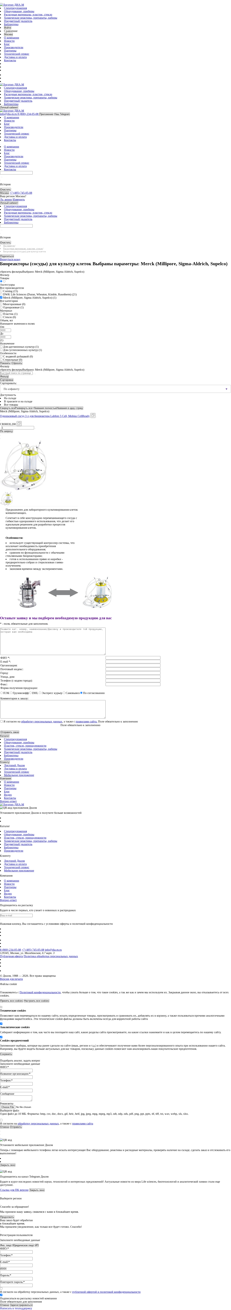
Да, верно (6, 199)
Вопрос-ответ (8, 801)
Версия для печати (11, 979)
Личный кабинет (9, 107)
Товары (4, 278)
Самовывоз (73, 693)
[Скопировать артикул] (19, 423)
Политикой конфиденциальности (40, 992)
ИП (36, 1245)
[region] (115, 673)
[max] (6, 74)
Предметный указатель (18, 21)
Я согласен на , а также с (50, 721)
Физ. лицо (5, 1245)
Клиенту (4, 762)
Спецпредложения (15, 8)
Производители (13, 47)
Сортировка (6, 380)
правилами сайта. (86, 721)
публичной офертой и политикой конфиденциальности (106, 1291)
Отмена (4, 1305)
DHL (35, 693)
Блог (7, 44)
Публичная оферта (11, 956)
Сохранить (6, 1054)
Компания (5, 778)
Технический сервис (16, 53)
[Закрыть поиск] (0, 180)
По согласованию (94, 693)
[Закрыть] (0, 614)
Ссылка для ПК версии (14, 1189)
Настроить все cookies (36, 1000)
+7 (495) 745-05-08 (33, 949)
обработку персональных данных (41, 721)
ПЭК (6, 693)
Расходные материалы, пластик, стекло (28, 14)
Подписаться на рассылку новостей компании (28, 1298)
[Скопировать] (92, 415)
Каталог (4, 736)
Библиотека (11, 24)
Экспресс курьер (52, 693)
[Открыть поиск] (1, 2)
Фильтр (4, 376)
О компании (11, 37)
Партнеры (10, 50)
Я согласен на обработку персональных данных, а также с (70, 1291)
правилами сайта (82, 1123)
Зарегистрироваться (21, 1305)
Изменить (19, 199)
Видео (8, 794)
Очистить (5, 189)
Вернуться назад (10, 259)
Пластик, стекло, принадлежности (25, 745)
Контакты (10, 60)
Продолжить (7, 1217)
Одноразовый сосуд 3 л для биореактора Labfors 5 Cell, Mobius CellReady (45, 416)
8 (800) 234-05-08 (10, 949)
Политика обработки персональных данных (51, 956)
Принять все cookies (11, 1000)
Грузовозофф (21, 693)
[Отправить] (0, 919)
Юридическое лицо (23, 1245)
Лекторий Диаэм (14, 765)
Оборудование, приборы (19, 11)
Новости (9, 40)
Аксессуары (7, 284)
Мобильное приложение (19, 775)
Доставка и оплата (15, 57)
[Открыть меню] (0, 2)
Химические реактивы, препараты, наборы (30, 17)
